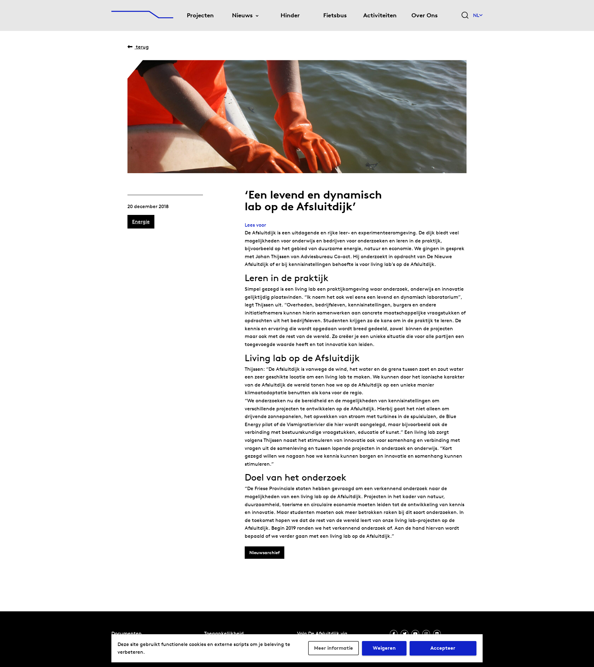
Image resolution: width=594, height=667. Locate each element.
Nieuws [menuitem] (242, 15)
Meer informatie (333, 648)
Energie (141, 221)
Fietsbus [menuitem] (335, 15)
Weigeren (384, 648)
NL (476, 15)
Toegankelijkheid (224, 633)
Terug (142, 47)
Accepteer (442, 648)
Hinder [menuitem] (290, 15)
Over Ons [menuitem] (424, 15)
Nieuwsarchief (264, 552)
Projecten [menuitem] (200, 15)
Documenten (126, 633)
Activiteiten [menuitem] (380, 15)
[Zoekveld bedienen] (465, 15)
